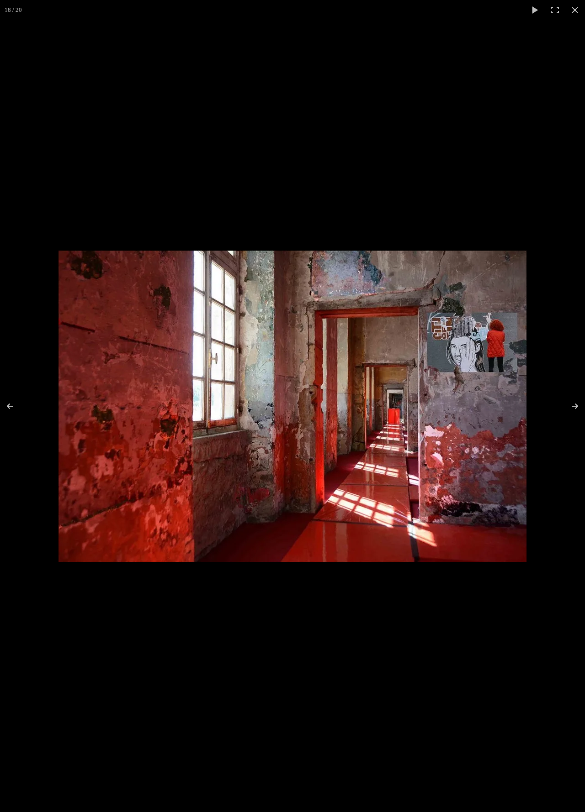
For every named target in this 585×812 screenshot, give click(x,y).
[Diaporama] (535, 10)
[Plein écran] (555, 10)
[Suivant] (569, 406)
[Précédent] (16, 406)
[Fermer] (575, 10)
